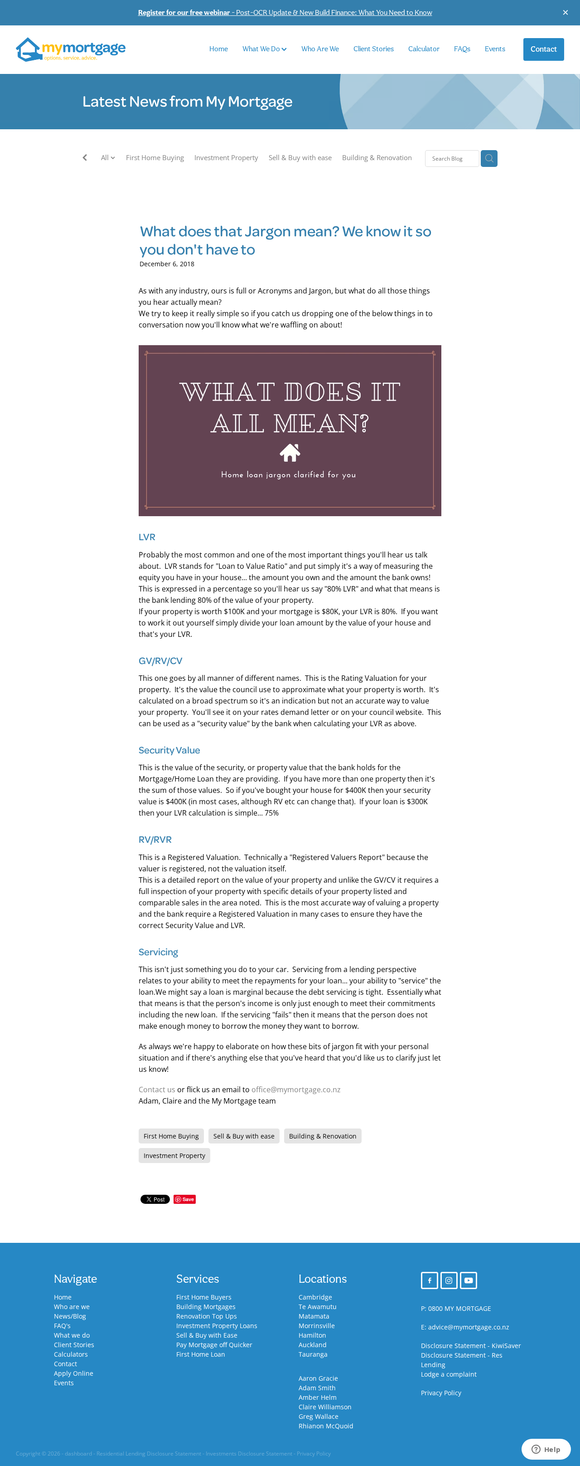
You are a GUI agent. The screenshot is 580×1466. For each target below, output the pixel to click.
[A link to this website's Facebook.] (429, 1280)
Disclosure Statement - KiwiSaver (471, 1345)
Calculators (71, 1354)
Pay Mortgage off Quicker (214, 1344)
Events (495, 48)
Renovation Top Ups (206, 1316)
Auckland (313, 1344)
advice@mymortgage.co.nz (468, 1327)
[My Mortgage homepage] (71, 49)
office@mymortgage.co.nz (296, 1090)
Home (218, 48)
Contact (544, 49)
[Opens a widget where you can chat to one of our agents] (546, 1450)
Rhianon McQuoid (326, 1426)
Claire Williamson (325, 1406)
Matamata (314, 1316)
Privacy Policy (441, 1392)
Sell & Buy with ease (300, 157)
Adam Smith (317, 1387)
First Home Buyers (204, 1297)
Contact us (157, 1090)
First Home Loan (200, 1354)
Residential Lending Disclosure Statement (149, 1453)
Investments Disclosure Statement (249, 1453)
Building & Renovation (377, 157)
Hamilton (312, 1335)
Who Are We (320, 48)
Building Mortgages (206, 1306)
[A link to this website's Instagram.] (449, 1280)
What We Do (261, 48)
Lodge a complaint (449, 1374)
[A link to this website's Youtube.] (468, 1280)
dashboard (78, 1453)
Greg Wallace (318, 1416)
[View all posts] (84, 159)
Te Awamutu (318, 1306)
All (106, 157)
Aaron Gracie (318, 1378)
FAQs (462, 48)
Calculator (424, 48)
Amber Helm (318, 1397)
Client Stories (373, 48)
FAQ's (62, 1325)
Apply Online (73, 1373)
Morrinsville (317, 1325)
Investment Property (226, 157)
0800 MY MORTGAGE (459, 1308)
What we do (72, 1335)
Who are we (72, 1306)
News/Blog (70, 1316)
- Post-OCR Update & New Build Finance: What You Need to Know (285, 12)
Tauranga (313, 1354)
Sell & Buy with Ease (206, 1335)
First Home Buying (155, 157)
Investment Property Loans (216, 1325)
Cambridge (315, 1297)
